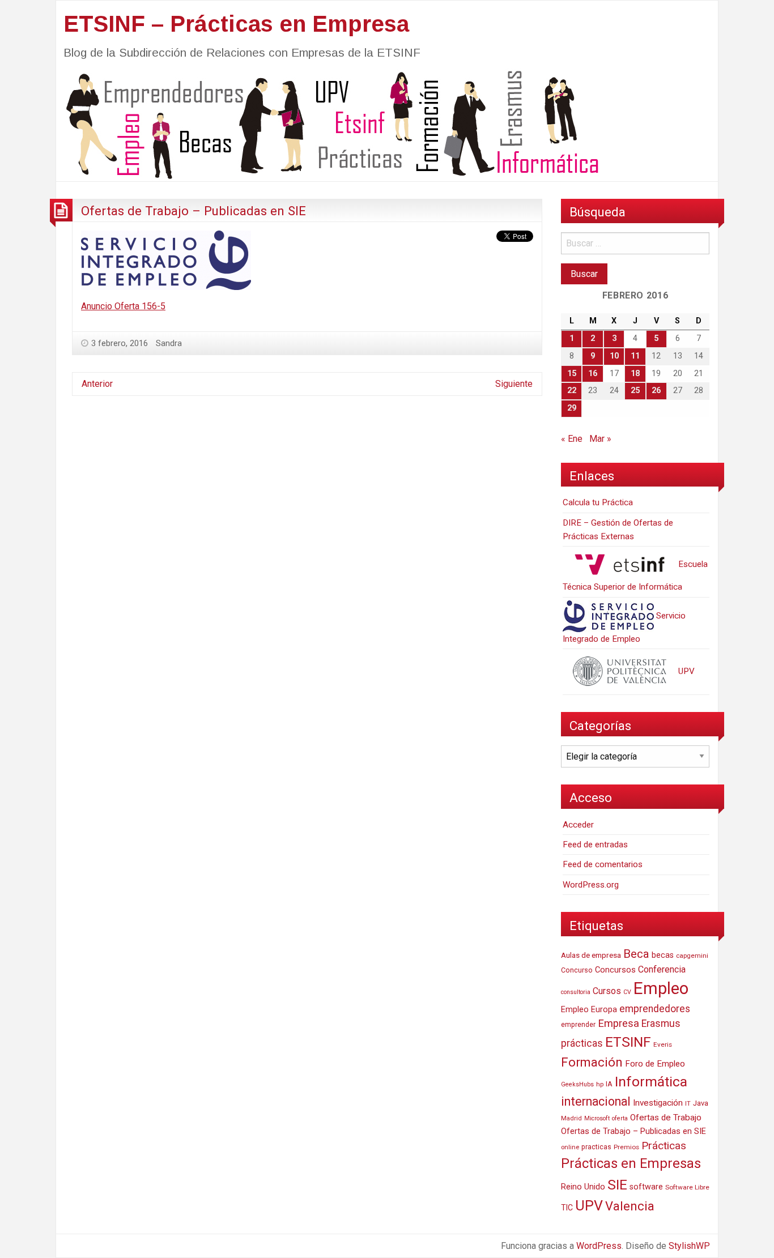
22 (571, 390)
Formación (592, 1062)
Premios (626, 1147)
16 (592, 373)
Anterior (97, 383)
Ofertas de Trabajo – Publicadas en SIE (193, 210)
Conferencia (662, 969)
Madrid (571, 1118)
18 (635, 373)
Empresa (618, 1023)
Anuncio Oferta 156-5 (123, 306)
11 (635, 356)
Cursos (607, 991)
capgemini (692, 956)
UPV (685, 671)
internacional (596, 1101)
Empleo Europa (589, 1009)
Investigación (658, 1103)
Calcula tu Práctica (598, 502)
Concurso (577, 970)
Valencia (629, 1206)
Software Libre (687, 1187)
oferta (620, 1118)
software (646, 1187)
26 (656, 390)
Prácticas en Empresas (631, 1163)
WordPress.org (591, 885)
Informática (651, 1081)
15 (571, 373)
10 (614, 356)
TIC (567, 1207)
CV (627, 992)
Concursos (615, 970)
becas (663, 955)
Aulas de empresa (591, 955)
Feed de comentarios (603, 864)
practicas (596, 1147)
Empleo (660, 988)
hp (599, 1084)
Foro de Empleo (655, 1064)
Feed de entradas (595, 844)
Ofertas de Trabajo (665, 1117)
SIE (617, 1184)
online (570, 1147)
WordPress (599, 1245)
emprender (578, 1025)
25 (635, 390)
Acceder (578, 825)
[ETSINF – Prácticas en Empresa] (328, 123)
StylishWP (689, 1245)
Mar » (600, 438)
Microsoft (597, 1118)
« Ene (571, 438)
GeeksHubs (577, 1084)
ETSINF (628, 1042)
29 (571, 408)
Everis (662, 1044)
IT (688, 1103)
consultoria (575, 992)
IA (609, 1084)
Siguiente (514, 383)
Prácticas (663, 1145)
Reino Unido (583, 1187)
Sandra (169, 343)
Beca (636, 954)
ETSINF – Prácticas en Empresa (236, 23)
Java (700, 1103)
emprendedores (654, 1008)
